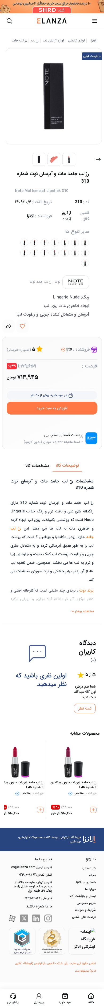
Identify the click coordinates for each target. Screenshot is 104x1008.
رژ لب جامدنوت (40, 281)
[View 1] (39, 159)
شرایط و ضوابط (85, 910)
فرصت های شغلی (84, 917)
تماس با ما (43, 859)
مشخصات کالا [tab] (37, 465)
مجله (92, 875)
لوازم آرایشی (76, 41)
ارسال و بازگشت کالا (83, 896)
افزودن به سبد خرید (52, 408)
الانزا (94, 41)
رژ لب (35, 41)
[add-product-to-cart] (93, 810)
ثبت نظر (84, 708)
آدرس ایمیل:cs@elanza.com (31, 867)
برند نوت (86, 590)
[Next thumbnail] (98, 159)
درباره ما (90, 889)
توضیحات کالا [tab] (67, 465)
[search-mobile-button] (9, 21)
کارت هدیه (89, 868)
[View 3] (68, 159)
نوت (57, 281)
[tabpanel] (52, 543)
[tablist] (52, 466)
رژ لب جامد (19, 41)
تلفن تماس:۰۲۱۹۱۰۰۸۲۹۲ (35, 875)
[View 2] (53, 159)
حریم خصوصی (86, 903)
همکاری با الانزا (86, 882)
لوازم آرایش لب (53, 41)
